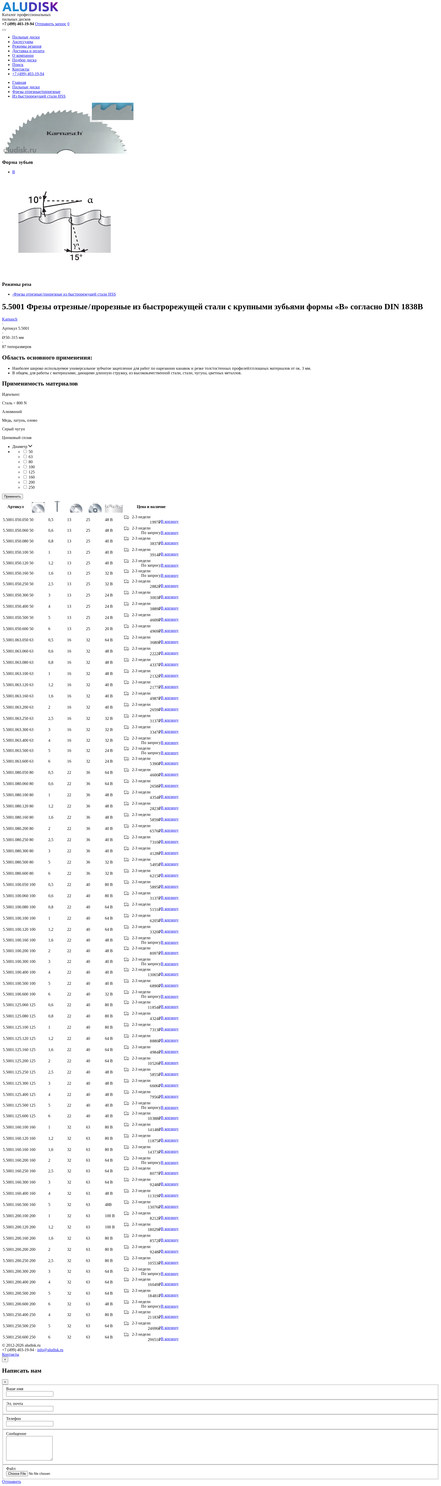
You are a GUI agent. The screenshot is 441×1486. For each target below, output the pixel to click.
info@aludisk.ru (50, 1350)
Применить (12, 496)
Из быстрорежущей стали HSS (39, 96)
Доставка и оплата (28, 51)
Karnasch (9, 319)
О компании (23, 55)
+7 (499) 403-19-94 (28, 74)
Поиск (17, 64)
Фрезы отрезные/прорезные (36, 91)
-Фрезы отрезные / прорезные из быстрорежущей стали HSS (64, 294)
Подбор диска (24, 60)
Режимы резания (26, 46)
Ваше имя (14, 1389)
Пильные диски (26, 37)
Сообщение (16, 1433)
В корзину (170, 521)
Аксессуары (22, 41)
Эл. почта (14, 1403)
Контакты (20, 69)
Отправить (11, 1481)
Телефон (13, 1418)
